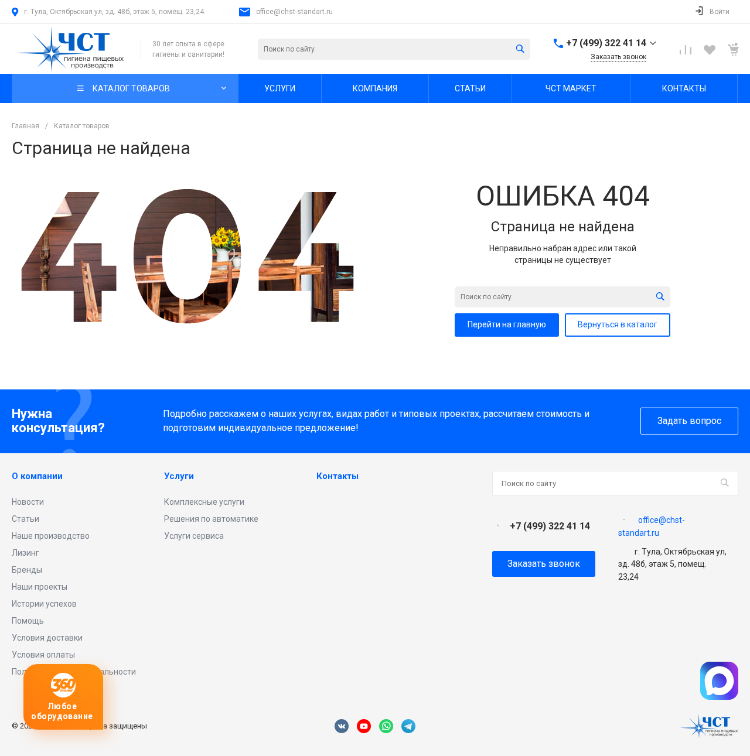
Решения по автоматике (211, 519)
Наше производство (51, 536)
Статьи (25, 519)
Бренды (27, 569)
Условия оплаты (43, 654)
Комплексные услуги (204, 502)
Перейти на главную (507, 324)
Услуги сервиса (194, 536)
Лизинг (25, 552)
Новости (28, 502)
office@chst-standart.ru (294, 12)
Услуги (179, 476)
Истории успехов (44, 603)
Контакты (337, 476)
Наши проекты (39, 586)
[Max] (719, 697)
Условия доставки (47, 637)
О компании (37, 476)
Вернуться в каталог (617, 324)
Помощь (28, 620)
